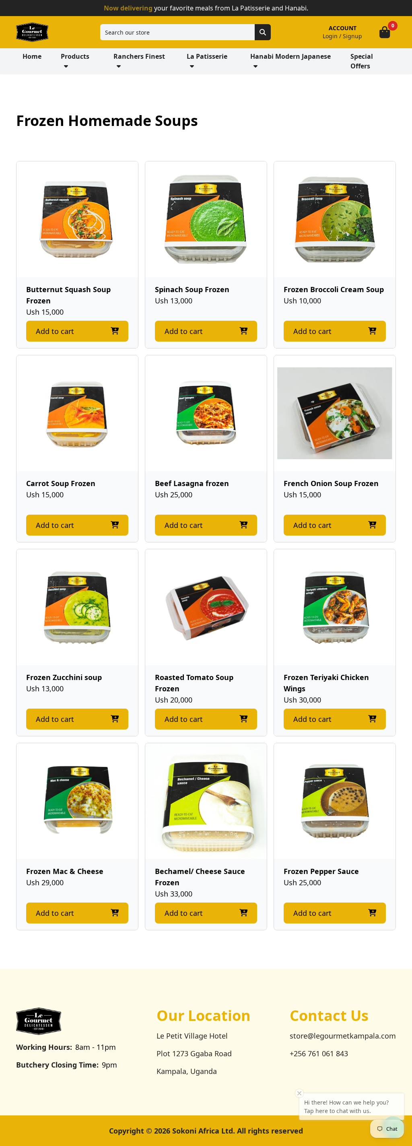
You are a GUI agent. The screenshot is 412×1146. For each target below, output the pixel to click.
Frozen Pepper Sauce (321, 871)
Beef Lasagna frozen (192, 483)
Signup (352, 36)
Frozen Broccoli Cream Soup (334, 289)
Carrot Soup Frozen (60, 483)
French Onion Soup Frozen (331, 483)
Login (330, 36)
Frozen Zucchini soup (64, 677)
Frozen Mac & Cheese (64, 871)
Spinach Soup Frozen (192, 289)
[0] (384, 32)
